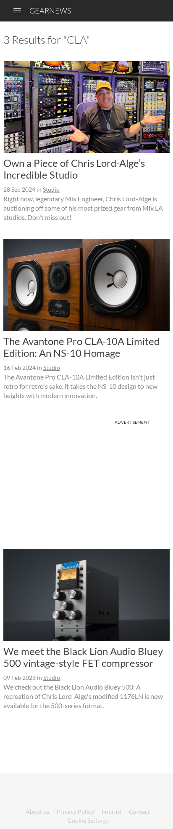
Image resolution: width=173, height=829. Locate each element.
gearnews (50, 10)
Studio (51, 189)
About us (37, 811)
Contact (139, 811)
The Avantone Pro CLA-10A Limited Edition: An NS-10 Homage (81, 347)
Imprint (111, 811)
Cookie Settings (88, 820)
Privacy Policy (75, 811)
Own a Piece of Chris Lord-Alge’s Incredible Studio (74, 169)
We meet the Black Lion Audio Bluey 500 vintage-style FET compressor (83, 657)
